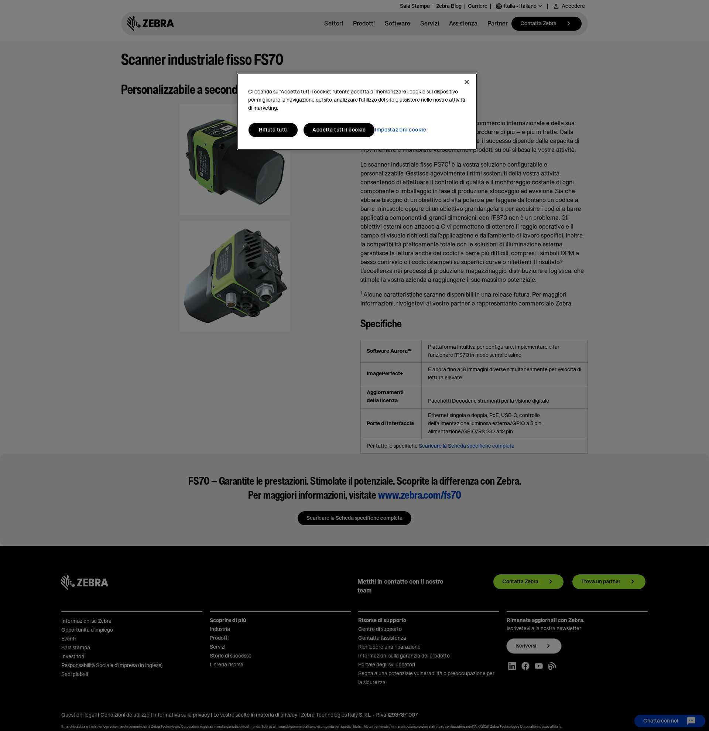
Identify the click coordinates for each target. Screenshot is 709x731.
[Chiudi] (467, 82)
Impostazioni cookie (400, 130)
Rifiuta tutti (273, 130)
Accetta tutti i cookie (339, 130)
